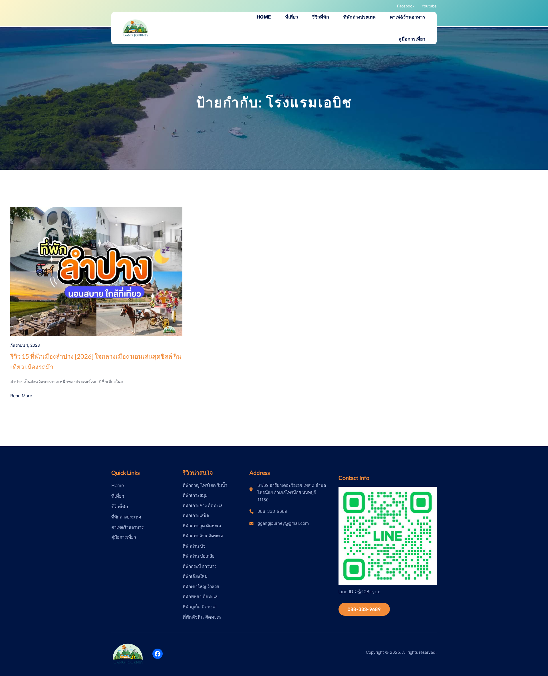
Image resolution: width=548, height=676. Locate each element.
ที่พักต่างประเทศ (126, 517)
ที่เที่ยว (117, 496)
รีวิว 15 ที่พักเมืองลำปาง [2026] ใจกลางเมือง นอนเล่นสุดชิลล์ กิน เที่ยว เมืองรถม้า (95, 361)
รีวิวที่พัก (119, 506)
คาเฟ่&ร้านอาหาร (127, 527)
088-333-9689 (364, 609)
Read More (21, 395)
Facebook (405, 6)
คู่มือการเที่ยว (123, 537)
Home (117, 485)
